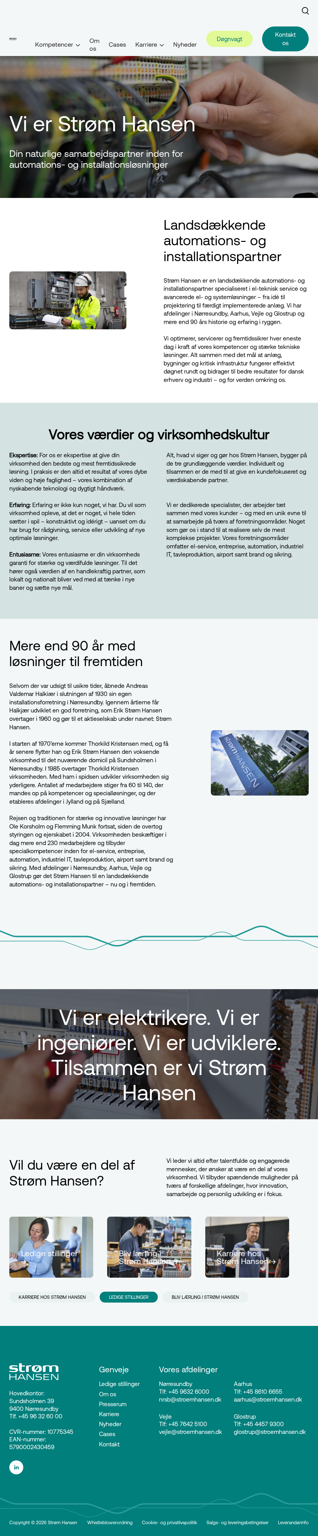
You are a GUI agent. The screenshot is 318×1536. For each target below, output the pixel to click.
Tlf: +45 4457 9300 (259, 1424)
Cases (117, 44)
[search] (305, 11)
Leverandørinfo (293, 1522)
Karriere (109, 1414)
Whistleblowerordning (110, 1522)
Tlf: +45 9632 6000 (184, 1391)
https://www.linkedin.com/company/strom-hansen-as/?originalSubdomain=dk (46, 1467)
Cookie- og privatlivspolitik (169, 1522)
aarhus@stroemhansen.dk (268, 1399)
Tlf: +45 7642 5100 (183, 1424)
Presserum (112, 1404)
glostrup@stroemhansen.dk (270, 1431)
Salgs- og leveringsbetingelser (238, 1522)
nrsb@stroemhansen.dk (190, 1399)
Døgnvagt (229, 38)
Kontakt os (285, 38)
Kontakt (109, 1444)
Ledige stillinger (119, 1383)
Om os (94, 44)
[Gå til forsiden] (12, 39)
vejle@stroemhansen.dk (190, 1431)
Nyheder (185, 44)
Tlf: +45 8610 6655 (258, 1391)
